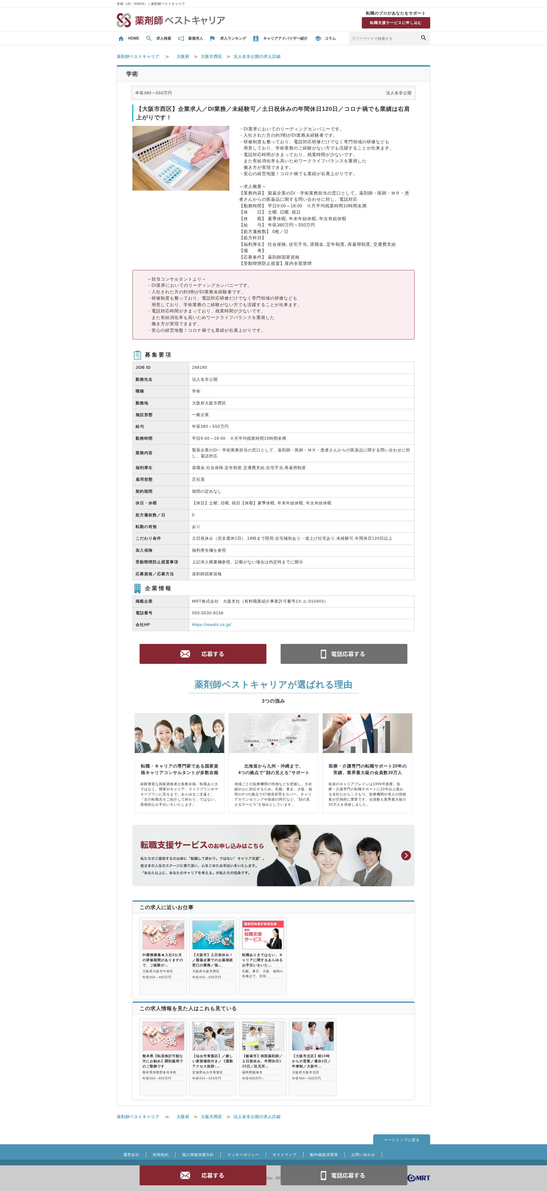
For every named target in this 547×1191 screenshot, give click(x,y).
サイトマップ (285, 1155)
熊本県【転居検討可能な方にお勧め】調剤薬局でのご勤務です (162, 1061)
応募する (203, 1175)
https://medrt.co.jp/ (211, 625)
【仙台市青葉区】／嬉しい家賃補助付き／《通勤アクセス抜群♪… (212, 1061)
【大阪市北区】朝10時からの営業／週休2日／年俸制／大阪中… (311, 1061)
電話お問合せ (344, 1175)
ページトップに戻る (402, 1140)
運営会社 (131, 1155)
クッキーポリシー (243, 1155)
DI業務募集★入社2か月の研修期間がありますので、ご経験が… (162, 960)
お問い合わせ (363, 1155)
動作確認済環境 (324, 1155)
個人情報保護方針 (198, 1155)
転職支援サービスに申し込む (396, 23)
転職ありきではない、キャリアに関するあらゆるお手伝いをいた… (262, 960)
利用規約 (161, 1155)
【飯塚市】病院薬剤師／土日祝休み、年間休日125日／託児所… (262, 1061)
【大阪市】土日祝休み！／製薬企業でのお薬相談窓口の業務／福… (212, 960)
